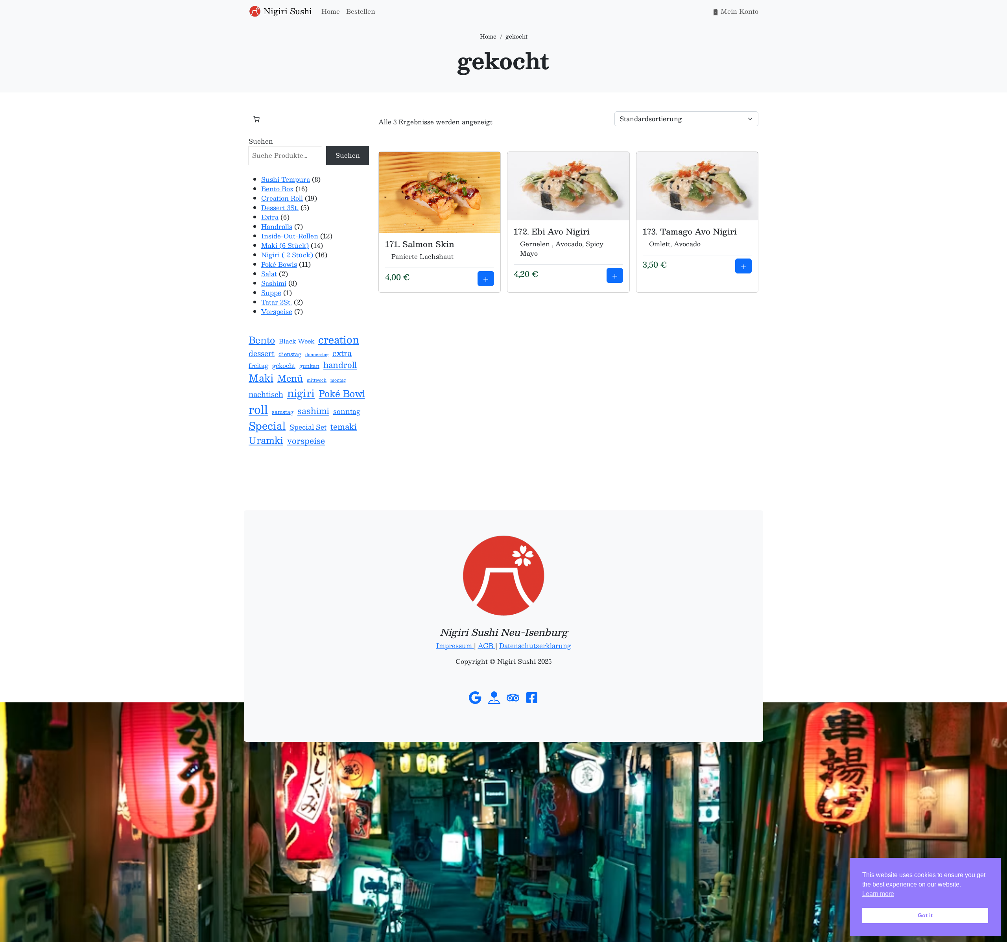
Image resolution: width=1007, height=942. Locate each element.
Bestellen (360, 11)
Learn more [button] (878, 893)
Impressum (455, 645)
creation (338, 339)
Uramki (266, 440)
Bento (262, 340)
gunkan (309, 366)
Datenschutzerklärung (535, 645)
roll (258, 409)
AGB (486, 645)
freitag (258, 365)
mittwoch (316, 380)
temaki (343, 426)
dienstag (289, 354)
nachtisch (266, 394)
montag (338, 380)
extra (342, 353)
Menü (290, 378)
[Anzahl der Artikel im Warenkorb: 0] (256, 119)
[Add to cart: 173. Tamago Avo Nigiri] (743, 266)
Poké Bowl (342, 394)
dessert (262, 353)
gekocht (283, 365)
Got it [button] (925, 915)
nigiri (301, 393)
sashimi (313, 411)
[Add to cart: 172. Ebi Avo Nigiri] (615, 275)
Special (267, 425)
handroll (340, 365)
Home (330, 11)
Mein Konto (738, 11)
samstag (282, 412)
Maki (261, 378)
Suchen (261, 141)
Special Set (308, 427)
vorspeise (306, 441)
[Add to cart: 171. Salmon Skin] (486, 278)
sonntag (346, 411)
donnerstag (316, 354)
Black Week (296, 341)
